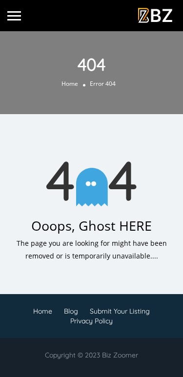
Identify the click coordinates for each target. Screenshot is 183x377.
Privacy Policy (91, 321)
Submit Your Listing (120, 311)
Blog (71, 311)
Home (69, 83)
